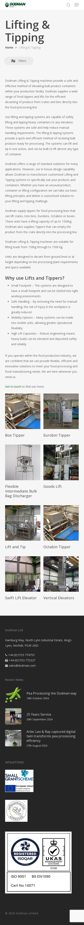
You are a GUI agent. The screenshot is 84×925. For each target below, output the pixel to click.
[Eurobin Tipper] (61, 411)
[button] (76, 5)
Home (9, 47)
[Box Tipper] (22, 411)
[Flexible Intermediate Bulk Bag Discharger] (22, 462)
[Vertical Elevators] (61, 574)
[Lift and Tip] (22, 523)
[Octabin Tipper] (61, 523)
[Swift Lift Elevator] (22, 574)
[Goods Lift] (61, 462)
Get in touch (13, 386)
